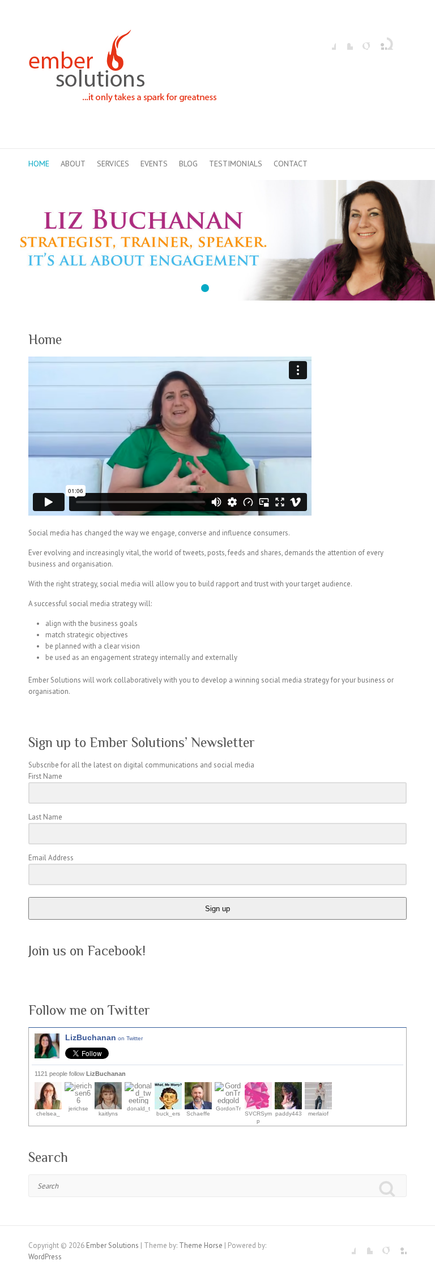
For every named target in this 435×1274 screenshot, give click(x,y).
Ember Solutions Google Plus (361, 41)
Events (154, 163)
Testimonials (235, 163)
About (73, 163)
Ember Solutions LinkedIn (378, 41)
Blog (188, 163)
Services (113, 163)
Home (38, 163)
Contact (291, 163)
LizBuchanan (104, 1037)
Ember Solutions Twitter (344, 41)
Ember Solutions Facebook (327, 41)
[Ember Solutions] (122, 74)
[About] (217, 185)
